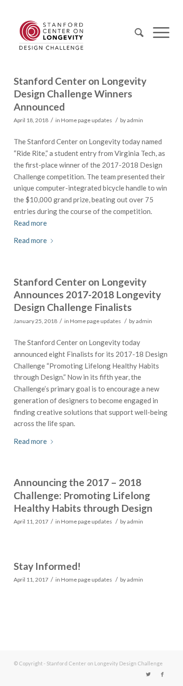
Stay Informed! (47, 566)
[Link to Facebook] (162, 674)
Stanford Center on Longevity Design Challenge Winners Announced (80, 93)
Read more (30, 223)
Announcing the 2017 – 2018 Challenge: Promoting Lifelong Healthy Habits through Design (83, 495)
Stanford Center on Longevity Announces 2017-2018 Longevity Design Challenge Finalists (87, 294)
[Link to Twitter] (148, 674)
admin (135, 120)
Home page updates (86, 120)
